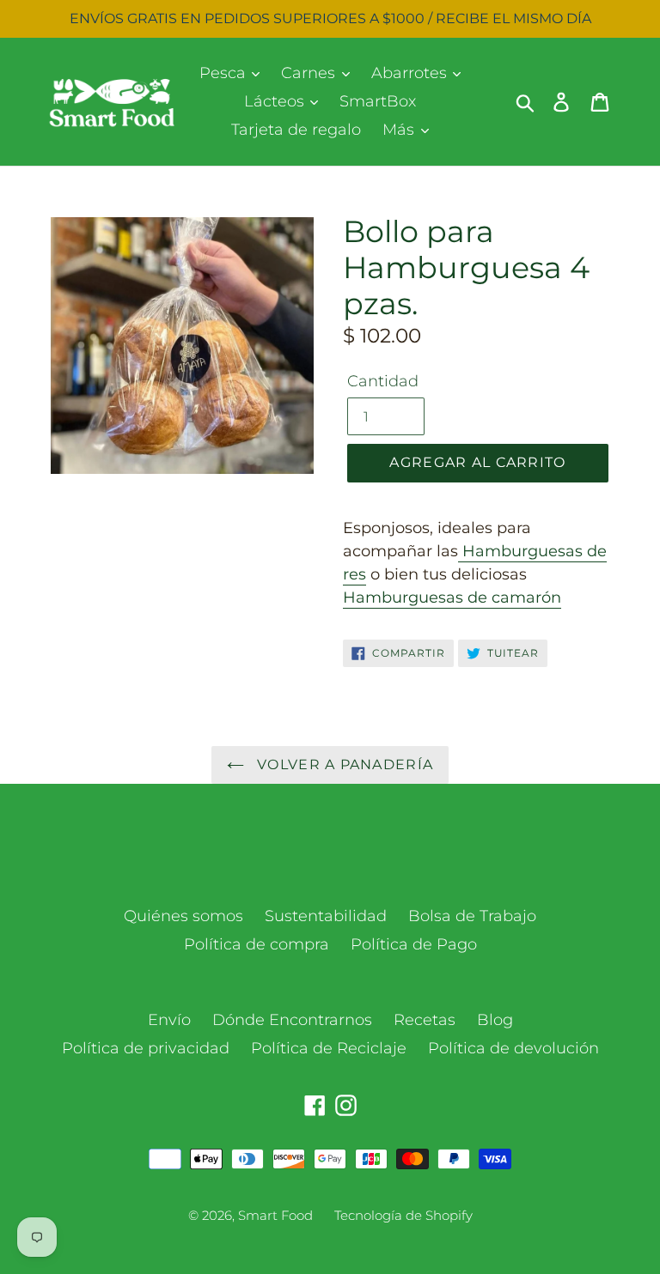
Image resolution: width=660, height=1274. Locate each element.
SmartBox (377, 101)
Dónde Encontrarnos (292, 1019)
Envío (169, 1019)
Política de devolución (513, 1048)
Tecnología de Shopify (403, 1215)
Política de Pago (414, 944)
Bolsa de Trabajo (472, 916)
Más (400, 129)
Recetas (424, 1019)
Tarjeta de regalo (296, 129)
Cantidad (383, 381)
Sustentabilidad (326, 916)
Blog (495, 1019)
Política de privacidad (145, 1048)
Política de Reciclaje (328, 1048)
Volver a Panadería (343, 764)
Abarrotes (411, 73)
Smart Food (275, 1215)
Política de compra (256, 944)
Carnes (310, 73)
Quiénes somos (183, 916)
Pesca (224, 73)
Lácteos (276, 101)
